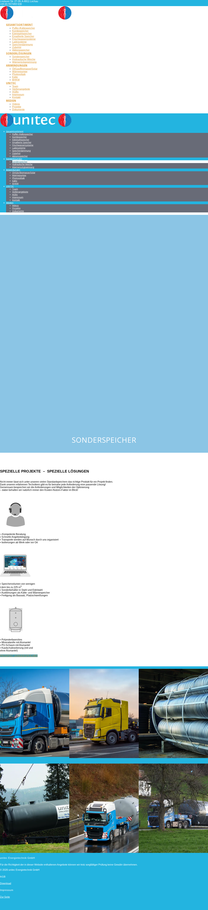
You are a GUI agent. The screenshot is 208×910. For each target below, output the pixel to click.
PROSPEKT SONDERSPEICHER (19, 655)
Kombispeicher (20, 31)
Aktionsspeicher (21, 50)
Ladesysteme (19, 42)
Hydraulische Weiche (23, 59)
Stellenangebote (21, 89)
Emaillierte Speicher (23, 36)
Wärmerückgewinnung (24, 62)
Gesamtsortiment (19, 24)
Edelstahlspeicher (22, 33)
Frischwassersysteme (24, 39)
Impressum (18, 94)
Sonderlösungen (19, 53)
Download (5, 883)
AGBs (15, 92)
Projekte (16, 106)
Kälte (15, 77)
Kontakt (16, 97)
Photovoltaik (19, 74)
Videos (16, 104)
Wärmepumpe (19, 71)
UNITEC (11, 83)
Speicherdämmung (22, 44)
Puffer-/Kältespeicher (23, 28)
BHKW (16, 79)
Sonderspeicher (20, 56)
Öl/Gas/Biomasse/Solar (24, 69)
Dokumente (18, 109)
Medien (11, 100)
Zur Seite (5, 897)
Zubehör (16, 47)
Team (15, 86)
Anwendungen (16, 65)
